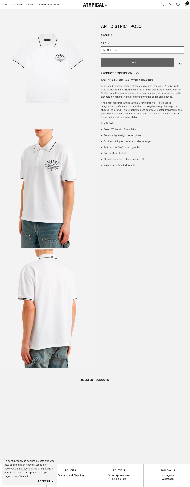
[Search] (162, 4)
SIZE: (105, 43)
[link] (180, 63)
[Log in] (170, 4)
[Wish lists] (178, 4)
